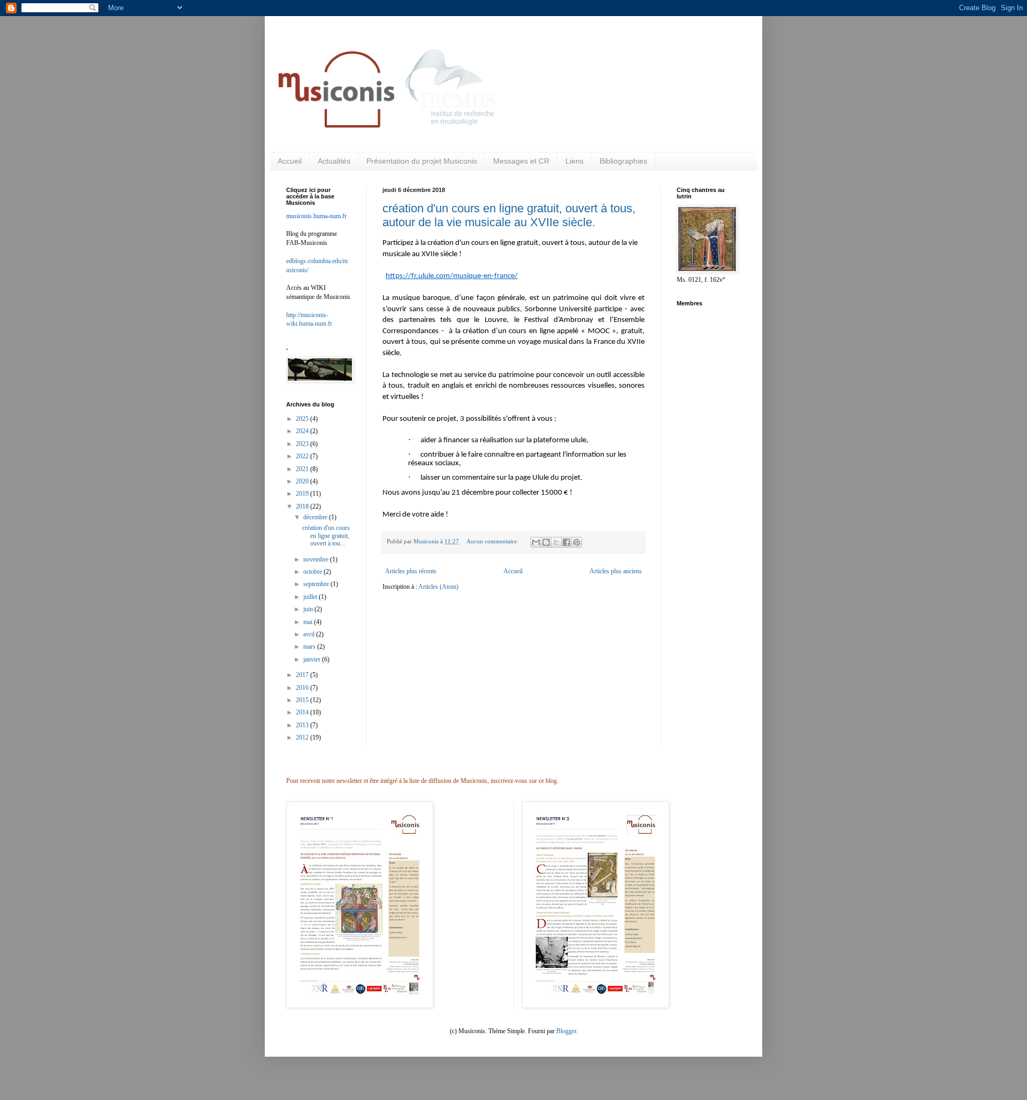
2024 (303, 431)
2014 (303, 712)
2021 (303, 469)
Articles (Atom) (438, 586)
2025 (303, 418)
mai (308, 622)
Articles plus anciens (615, 571)
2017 (303, 675)
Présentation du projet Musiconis (421, 161)
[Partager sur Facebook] (566, 542)
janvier (312, 659)
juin (309, 609)
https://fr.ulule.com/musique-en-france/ (452, 276)
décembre (316, 517)
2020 (303, 481)
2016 (303, 687)
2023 (303, 444)
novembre (316, 559)
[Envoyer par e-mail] (536, 542)
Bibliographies (623, 161)
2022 (303, 456)
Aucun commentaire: (493, 541)
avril (309, 634)
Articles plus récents (410, 571)
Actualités (334, 161)
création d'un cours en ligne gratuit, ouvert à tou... (326, 535)
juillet (311, 597)
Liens (574, 161)
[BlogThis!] (546, 542)
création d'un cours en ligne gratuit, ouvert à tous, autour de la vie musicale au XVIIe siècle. (508, 215)
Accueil (290, 161)
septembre (317, 584)
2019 (303, 493)
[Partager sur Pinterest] (576, 542)
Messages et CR (521, 161)
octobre (313, 571)
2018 (303, 506)
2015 (303, 700)
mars (310, 646)
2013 (303, 725)
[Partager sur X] (556, 542)
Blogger (566, 1031)
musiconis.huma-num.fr (316, 216)
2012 (303, 737)
